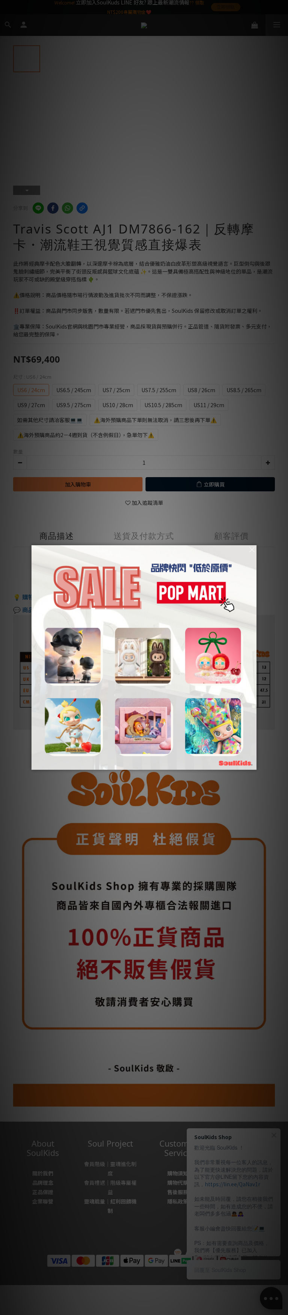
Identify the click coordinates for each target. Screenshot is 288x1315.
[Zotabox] (251, 763)
